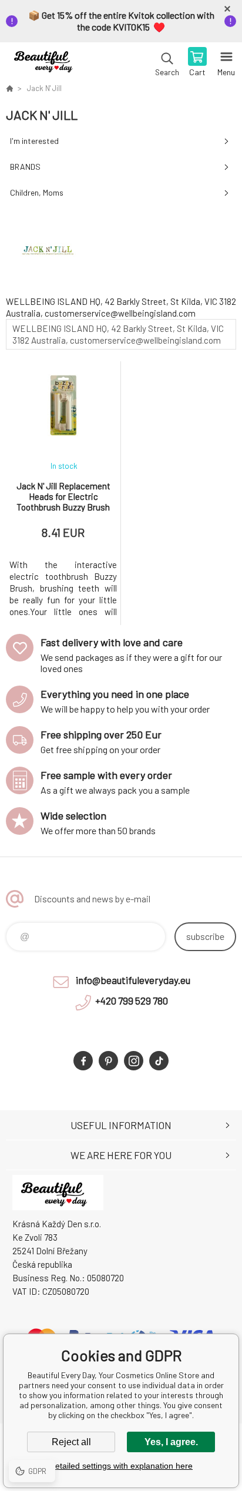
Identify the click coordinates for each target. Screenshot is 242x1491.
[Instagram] (133, 1060)
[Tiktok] (159, 1060)
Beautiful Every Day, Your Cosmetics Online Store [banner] (46, 62)
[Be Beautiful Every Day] (9, 88)
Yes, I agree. (171, 1442)
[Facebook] (83, 1060)
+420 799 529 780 (131, 1000)
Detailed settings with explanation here (121, 1465)
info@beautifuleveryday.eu (133, 980)
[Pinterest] (108, 1060)
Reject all (71, 1442)
